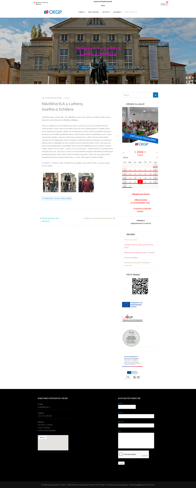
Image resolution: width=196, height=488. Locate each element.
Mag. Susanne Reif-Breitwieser (52, 98)
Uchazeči (117, 12)
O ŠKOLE (81, 12)
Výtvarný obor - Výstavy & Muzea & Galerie (57, 198)
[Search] (155, 94)
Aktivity (106, 12)
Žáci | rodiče (93, 12)
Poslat (121, 463)
